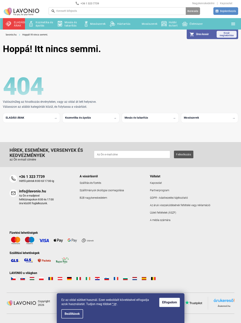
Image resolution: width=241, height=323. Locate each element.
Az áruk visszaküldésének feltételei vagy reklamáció (180, 205)
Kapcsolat (226, 3)
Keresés (192, 11)
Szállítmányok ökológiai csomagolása (102, 190)
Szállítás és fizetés (90, 183)
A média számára (160, 220)
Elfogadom (169, 302)
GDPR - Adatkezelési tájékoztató (169, 197)
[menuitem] (14, 24)
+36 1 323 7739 (32, 176)
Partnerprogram (159, 190)
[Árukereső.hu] (224, 302)
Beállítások (72, 314)
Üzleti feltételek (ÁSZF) (163, 212)
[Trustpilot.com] (193, 303)
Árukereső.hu (224, 306)
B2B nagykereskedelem (93, 197)
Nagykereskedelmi (203, 3)
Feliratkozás (183, 154)
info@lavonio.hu (32, 191)
